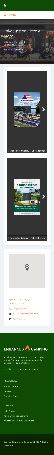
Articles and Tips (11, 386)
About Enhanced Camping (16, 416)
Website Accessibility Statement (19, 421)
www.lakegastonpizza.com (25, 314)
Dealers (7, 391)
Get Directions (19, 319)
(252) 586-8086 (19, 308)
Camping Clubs (11, 396)
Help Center (9, 411)
